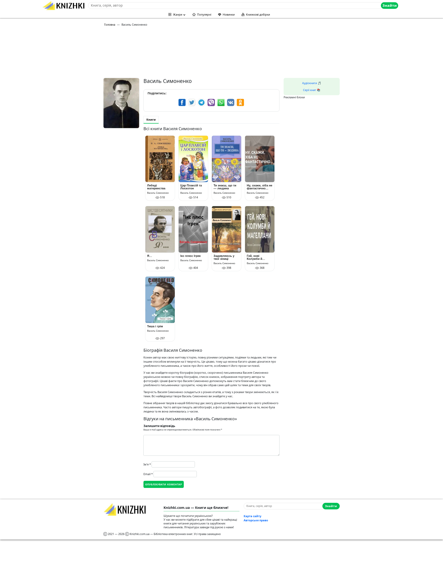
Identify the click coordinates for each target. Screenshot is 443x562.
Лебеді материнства (156, 187)
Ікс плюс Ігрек (190, 255)
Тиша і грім (155, 326)
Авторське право (256, 520)
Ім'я (147, 464)
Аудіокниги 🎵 (311, 83)
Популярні (204, 14)
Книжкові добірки (258, 14)
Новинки (229, 14)
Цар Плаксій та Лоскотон (191, 187)
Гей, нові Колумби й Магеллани (254, 257)
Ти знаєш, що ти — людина (225, 187)
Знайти (389, 5)
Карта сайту (252, 516)
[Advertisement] (207, 53)
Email (148, 474)
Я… (149, 255)
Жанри (177, 14)
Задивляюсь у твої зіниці (224, 257)
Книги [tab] (151, 120)
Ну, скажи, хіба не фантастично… (259, 187)
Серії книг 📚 (311, 90)
